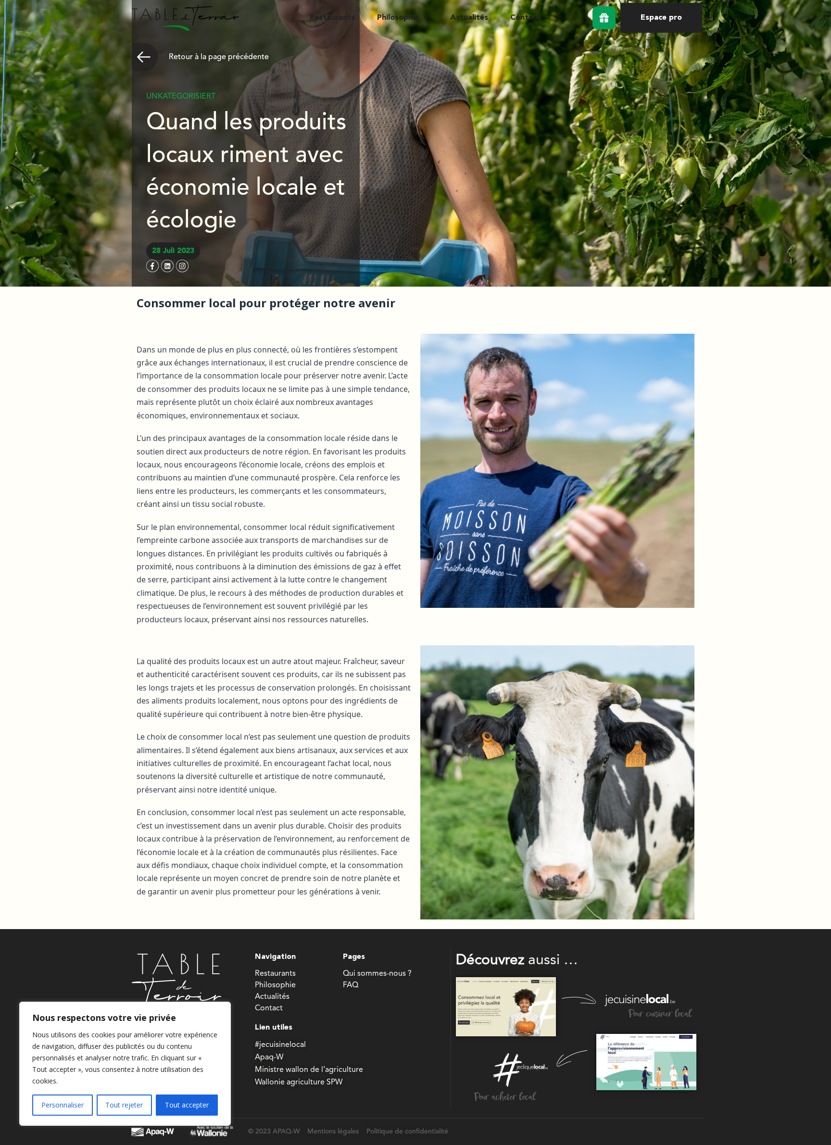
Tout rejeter (124, 1104)
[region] (125, 1064)
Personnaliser (62, 1104)
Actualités (469, 18)
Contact (525, 18)
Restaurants (332, 18)
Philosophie (398, 18)
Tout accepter (187, 1104)
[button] (402, 18)
